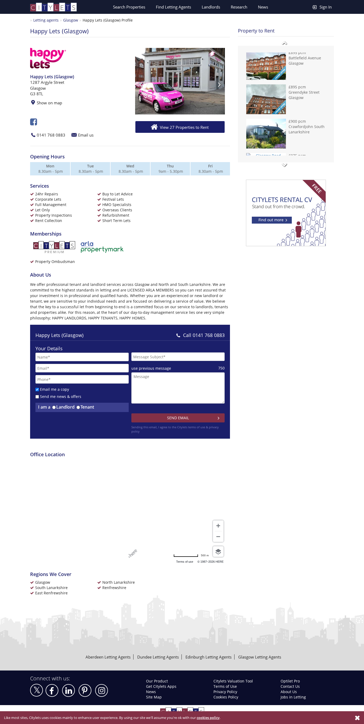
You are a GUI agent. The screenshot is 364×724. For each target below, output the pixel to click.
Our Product (157, 681)
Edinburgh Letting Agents (208, 657)
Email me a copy (54, 389)
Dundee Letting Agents (158, 657)
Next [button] (219, 84)
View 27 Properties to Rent (184, 127)
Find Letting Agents (173, 7)
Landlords (211, 7)
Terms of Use (225, 686)
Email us (86, 135)
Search (129, 7)
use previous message (151, 368)
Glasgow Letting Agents (259, 657)
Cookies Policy (225, 697)
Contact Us (290, 686)
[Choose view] (218, 551)
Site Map (154, 697)
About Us (289, 691)
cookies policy (208, 717)
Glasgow (70, 20)
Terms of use (176, 561)
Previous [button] (140, 84)
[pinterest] (85, 690)
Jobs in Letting (293, 697)
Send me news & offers (60, 396)
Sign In (325, 7)
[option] (180, 81)
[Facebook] (33, 123)
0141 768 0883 (51, 135)
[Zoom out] (218, 536)
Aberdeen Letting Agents (108, 657)
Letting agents (46, 20)
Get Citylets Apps (161, 686)
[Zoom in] (218, 525)
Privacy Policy (225, 691)
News (263, 7)
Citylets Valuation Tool (233, 681)
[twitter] (36, 690)
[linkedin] (68, 690)
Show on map (49, 102)
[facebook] (52, 690)
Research (239, 7)
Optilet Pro (290, 681)
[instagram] (101, 690)
